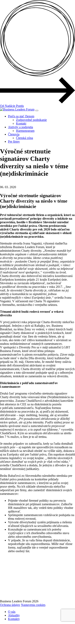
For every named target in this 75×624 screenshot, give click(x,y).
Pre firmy (14, 141)
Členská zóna (24, 138)
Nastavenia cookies (33, 605)
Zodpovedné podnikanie (31, 120)
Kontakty (14, 619)
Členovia (13, 134)
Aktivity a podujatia (20, 127)
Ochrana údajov (10, 605)
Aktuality (14, 615)
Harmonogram (25, 130)
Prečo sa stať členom (21, 116)
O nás (11, 611)
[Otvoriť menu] (36, 110)
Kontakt (21, 123)
